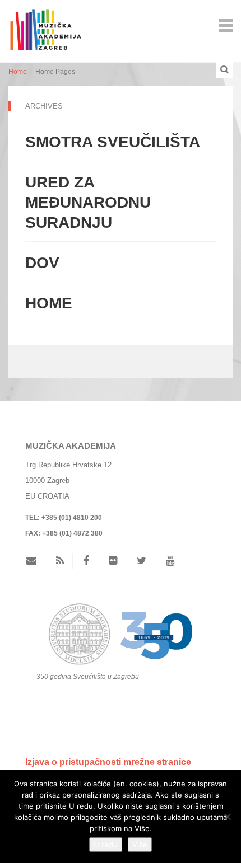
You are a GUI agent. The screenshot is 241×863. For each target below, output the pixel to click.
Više (139, 844)
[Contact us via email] (35, 561)
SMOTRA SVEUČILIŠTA (112, 142)
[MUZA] (44, 24)
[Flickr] (113, 561)
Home (17, 72)
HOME (48, 303)
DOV (42, 262)
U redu (106, 844)
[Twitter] (141, 561)
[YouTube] (170, 561)
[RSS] (60, 561)
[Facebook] (86, 561)
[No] (227, 816)
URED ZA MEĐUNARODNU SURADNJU (88, 202)
